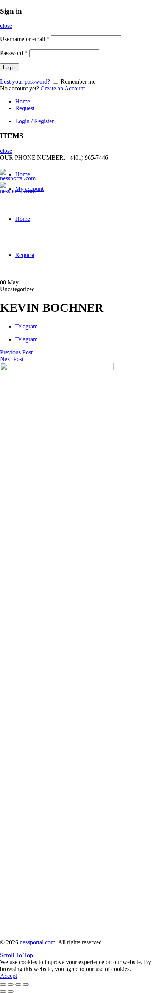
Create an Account (63, 88)
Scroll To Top (16, 955)
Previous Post (16, 352)
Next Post (11, 359)
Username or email (25, 39)
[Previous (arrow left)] (3, 991)
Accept (8, 975)
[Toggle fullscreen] (18, 984)
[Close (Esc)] (3, 984)
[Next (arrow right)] (11, 991)
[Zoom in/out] (26, 984)
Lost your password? (25, 81)
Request (24, 108)
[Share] (11, 984)
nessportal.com (37, 942)
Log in (9, 67)
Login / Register (34, 121)
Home (22, 101)
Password (14, 53)
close (6, 25)
